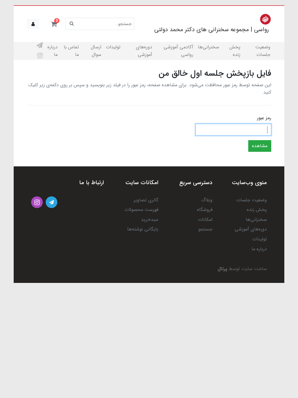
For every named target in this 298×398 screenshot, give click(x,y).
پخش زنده (234, 50)
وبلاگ (206, 200)
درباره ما (52, 50)
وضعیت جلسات (262, 50)
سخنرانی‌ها (208, 47)
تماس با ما (71, 50)
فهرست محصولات (141, 209)
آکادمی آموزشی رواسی (178, 50)
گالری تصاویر (146, 200)
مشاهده (259, 145)
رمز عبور (264, 117)
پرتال (222, 268)
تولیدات (113, 47)
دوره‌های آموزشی (144, 50)
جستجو (205, 229)
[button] (54, 23)
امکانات (205, 219)
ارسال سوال (96, 50)
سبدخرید (149, 219)
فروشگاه (204, 209)
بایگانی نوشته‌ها (142, 229)
